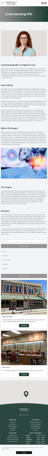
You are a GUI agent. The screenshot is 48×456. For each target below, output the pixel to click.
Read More (24, 325)
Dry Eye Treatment (35, 428)
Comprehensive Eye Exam (35, 422)
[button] (2, 3)
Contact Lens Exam (35, 424)
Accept (24, 452)
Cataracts (35, 430)
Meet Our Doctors (6, 260)
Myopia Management (35, 426)
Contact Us (4, 268)
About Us (4, 251)
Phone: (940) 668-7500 (12, 439)
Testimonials (5, 264)
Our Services (5, 255)
